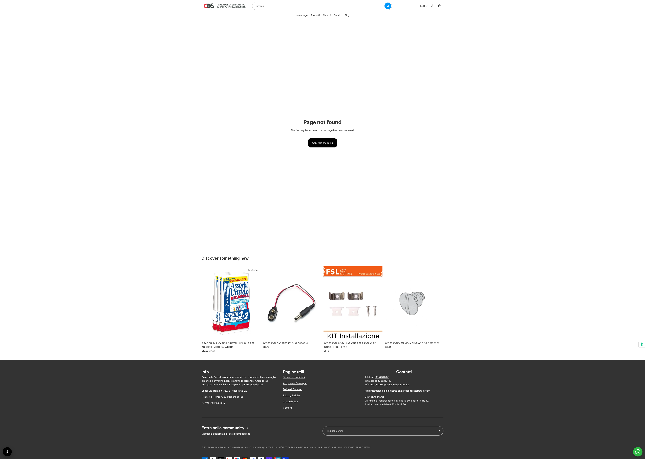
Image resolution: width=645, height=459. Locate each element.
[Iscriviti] (439, 431)
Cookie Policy (290, 401)
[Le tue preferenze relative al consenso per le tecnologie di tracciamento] (642, 344)
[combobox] (314, 6)
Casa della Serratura (219, 447)
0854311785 (382, 377)
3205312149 (384, 380)
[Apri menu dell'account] (432, 6)
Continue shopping (322, 142)
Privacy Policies (291, 395)
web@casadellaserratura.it (394, 384)
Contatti (287, 407)
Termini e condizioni (294, 377)
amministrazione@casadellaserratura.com (407, 390)
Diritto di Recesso (292, 389)
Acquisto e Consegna (295, 383)
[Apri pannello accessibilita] (7, 451)
